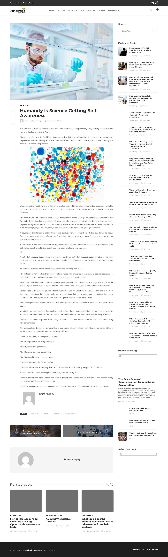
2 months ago (133, 168)
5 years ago (95, 531)
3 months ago (133, 295)
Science (101, 10)
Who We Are (28, 3)
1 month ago (133, 70)
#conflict (34, 414)
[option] (26, 510)
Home (51, 10)
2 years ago (22, 531)
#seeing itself (70, 414)
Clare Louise (14, 531)
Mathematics (114, 10)
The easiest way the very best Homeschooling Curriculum (35, 432)
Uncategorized (54, 515)
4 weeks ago (133, 56)
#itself (46, 414)
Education (72, 10)
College (61, 10)
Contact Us (15, 3)
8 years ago (38, 121)
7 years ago (59, 526)
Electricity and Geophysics (89, 432)
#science (57, 414)
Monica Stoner (50, 526)
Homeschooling (87, 10)
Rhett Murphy (29, 121)
